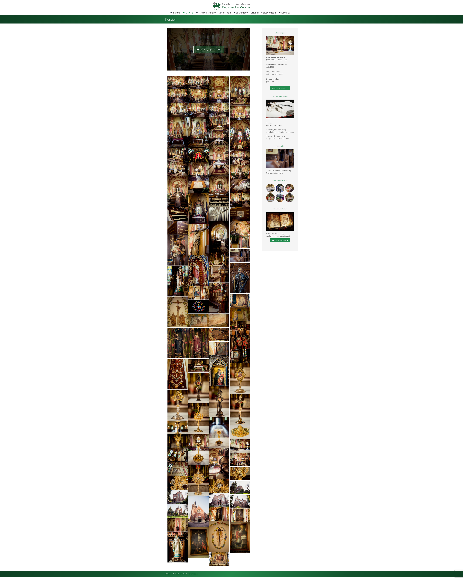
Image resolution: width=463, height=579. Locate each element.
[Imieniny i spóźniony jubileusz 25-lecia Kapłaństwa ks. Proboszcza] (289, 188)
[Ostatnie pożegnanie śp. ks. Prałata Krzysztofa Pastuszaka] (279, 197)
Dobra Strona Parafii (180, 574)
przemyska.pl (193, 574)
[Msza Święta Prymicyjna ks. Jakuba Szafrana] (270, 197)
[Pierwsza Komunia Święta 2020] (270, 188)
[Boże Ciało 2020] (279, 188)
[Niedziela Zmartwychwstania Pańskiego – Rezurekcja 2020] (289, 197)
